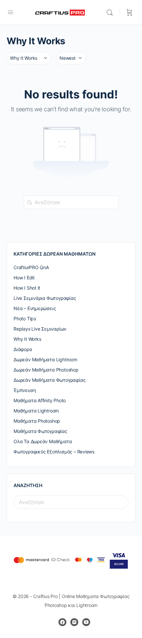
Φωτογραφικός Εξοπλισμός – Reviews (54, 451)
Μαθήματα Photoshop (37, 421)
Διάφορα (23, 349)
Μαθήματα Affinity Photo (40, 400)
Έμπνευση (25, 390)
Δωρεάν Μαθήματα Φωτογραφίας (50, 380)
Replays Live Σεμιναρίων (40, 329)
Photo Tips (25, 318)
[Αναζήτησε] (111, 12)
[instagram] (74, 622)
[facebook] (62, 622)
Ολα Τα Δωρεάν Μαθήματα (43, 441)
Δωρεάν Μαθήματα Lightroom (45, 359)
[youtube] (86, 622)
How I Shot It (27, 288)
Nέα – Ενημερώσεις (35, 308)
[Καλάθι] (129, 12)
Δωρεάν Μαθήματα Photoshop (46, 369)
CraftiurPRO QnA (31, 267)
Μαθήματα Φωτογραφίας (40, 431)
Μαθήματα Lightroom (36, 410)
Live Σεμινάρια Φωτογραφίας (45, 298)
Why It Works (27, 339)
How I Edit (24, 277)
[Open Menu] (11, 12)
